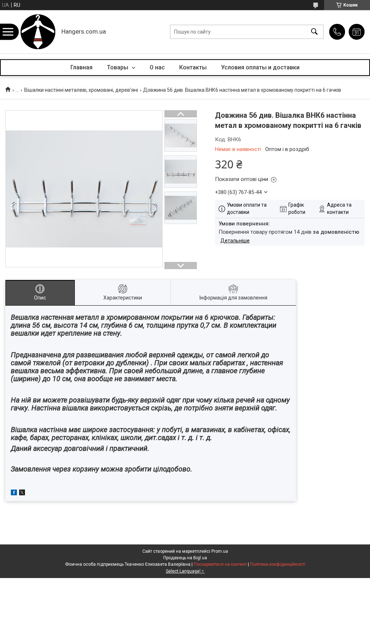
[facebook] (14, 493)
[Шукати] (314, 32)
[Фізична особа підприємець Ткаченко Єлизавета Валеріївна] (38, 32)
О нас (157, 67)
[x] (22, 493)
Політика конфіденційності (277, 564)
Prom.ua (219, 551)
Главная (81, 67)
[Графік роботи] (357, 32)
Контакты (193, 67)
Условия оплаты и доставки (260, 67)
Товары (118, 67)
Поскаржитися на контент (220, 564)
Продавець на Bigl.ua (185, 557)
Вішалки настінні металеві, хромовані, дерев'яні (81, 90)
